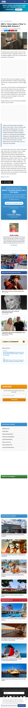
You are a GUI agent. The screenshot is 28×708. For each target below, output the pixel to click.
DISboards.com (5, 428)
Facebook (6, 30)
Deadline (7, 177)
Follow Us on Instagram (8, 476)
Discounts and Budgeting (8, 436)
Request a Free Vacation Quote (14, 203)
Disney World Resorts (7, 439)
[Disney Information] (4, 1)
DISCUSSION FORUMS (8, 424)
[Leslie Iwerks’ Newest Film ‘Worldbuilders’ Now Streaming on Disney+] (14, 324)
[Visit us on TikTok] (3, 696)
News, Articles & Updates (9, 516)
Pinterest (12, 30)
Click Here (18, 9)
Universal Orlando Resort (8, 447)
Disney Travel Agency (14, 690)
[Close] (25, 699)
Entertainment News (8, 21)
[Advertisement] (14, 113)
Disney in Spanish (22, 690)
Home (2, 21)
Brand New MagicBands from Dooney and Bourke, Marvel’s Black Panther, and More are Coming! (13, 353)
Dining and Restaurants (7, 434)
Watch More (22, 256)
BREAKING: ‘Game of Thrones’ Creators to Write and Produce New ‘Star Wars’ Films (13, 360)
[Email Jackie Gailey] (14, 248)
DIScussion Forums (6, 690)
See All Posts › (14, 245)
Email (16, 30)
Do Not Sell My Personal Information (9, 705)
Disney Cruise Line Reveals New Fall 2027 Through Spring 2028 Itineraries (14, 7)
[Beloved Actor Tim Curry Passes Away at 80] (14, 282)
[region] (14, 702)
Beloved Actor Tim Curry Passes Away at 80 (13, 291)
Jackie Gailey (5, 28)
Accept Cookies (21, 705)
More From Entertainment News (11, 272)
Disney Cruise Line (6, 442)
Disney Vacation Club (7, 444)
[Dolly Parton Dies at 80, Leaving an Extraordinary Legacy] (14, 302)
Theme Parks (5, 431)
